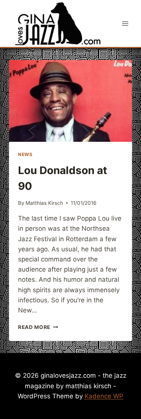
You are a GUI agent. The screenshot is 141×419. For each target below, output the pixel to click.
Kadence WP (104, 396)
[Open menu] (125, 23)
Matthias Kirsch (44, 203)
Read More (38, 327)
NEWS (25, 154)
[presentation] (70, 101)
